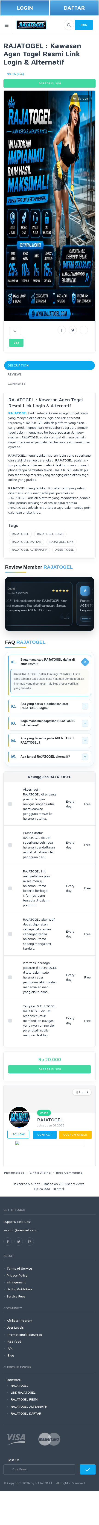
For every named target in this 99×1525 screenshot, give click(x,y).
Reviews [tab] (15, 374)
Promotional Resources (24, 1334)
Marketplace (14, 1172)
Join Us (13, 1460)
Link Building (40, 1172)
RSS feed (14, 1341)
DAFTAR (74, 8)
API (9, 1348)
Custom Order (75, 1134)
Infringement (16, 1282)
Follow (18, 1134)
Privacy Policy (17, 1275)
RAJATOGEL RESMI (24, 1399)
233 (16, 342)
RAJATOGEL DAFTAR (26, 542)
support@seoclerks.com (20, 1230)
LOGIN (25, 8)
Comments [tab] (17, 383)
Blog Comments (69, 1172)
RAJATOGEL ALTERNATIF (29, 549)
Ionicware (14, 1380)
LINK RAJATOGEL (23, 1392)
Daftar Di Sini (49, 83)
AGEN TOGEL (64, 549)
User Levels (15, 1327)
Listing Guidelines (19, 1289)
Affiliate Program (19, 1320)
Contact (44, 1134)
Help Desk (24, 1222)
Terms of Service (19, 1268)
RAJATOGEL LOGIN (50, 534)
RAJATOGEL (20, 534)
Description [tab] (18, 365)
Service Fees (16, 1296)
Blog (10, 1355)
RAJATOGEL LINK (61, 542)
